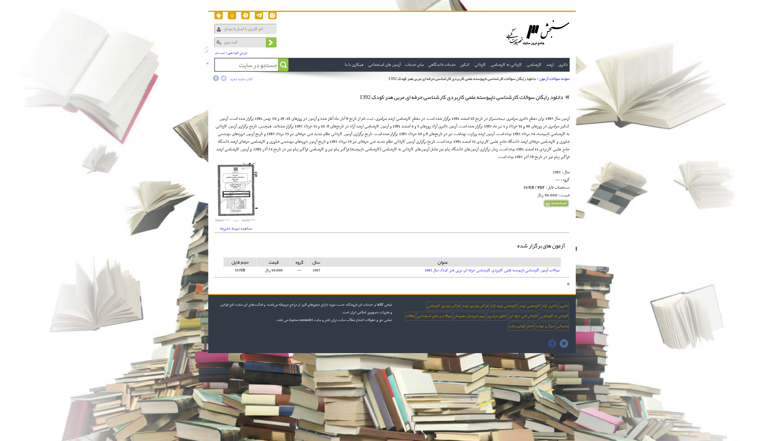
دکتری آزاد (549, 306)
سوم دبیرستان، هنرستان (469, 316)
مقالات (410, 316)
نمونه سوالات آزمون (554, 79)
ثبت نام (220, 53)
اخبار (530, 326)
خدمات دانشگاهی (442, 64)
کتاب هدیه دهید (241, 79)
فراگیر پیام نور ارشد (475, 306)
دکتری (564, 306)
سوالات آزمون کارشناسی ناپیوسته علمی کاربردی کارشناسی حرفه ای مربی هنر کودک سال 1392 (492, 270)
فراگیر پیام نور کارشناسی (443, 306)
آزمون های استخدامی (384, 64)
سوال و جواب (545, 326)
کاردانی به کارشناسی (554, 316)
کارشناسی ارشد (529, 306)
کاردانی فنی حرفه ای (523, 316)
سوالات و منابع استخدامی (434, 316)
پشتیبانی (562, 326)
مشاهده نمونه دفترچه (236, 228)
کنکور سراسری (497, 316)
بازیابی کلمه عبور (237, 53)
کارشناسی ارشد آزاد (504, 306)
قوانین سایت (516, 326)
